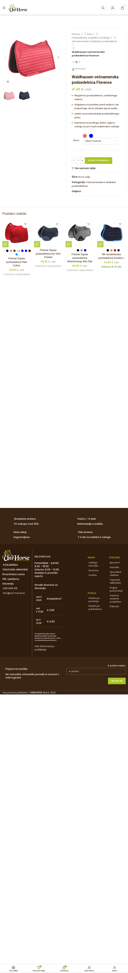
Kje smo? (115, 562)
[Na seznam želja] (25, 224)
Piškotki (114, 606)
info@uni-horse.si (14, 593)
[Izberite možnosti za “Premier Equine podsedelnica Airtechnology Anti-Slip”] (69, 244)
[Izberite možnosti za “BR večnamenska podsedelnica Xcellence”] (100, 244)
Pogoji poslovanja (116, 589)
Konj (89, 34)
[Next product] (79, 62)
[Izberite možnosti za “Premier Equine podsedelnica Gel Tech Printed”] (37, 244)
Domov (76, 34)
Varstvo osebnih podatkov (115, 598)
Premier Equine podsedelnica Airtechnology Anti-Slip (79, 258)
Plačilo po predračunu (95, 607)
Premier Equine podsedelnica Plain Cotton (16, 262)
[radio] (85, 136)
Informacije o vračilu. (90, 523)
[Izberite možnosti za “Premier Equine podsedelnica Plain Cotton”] (5, 244)
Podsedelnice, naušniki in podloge (91, 37)
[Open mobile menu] (4, 8)
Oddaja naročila (93, 564)
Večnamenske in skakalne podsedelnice (94, 41)
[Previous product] (73, 62)
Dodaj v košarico (98, 160)
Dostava (93, 570)
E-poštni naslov (117, 665)
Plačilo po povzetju (94, 600)
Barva (76, 140)
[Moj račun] (113, 8)
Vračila (93, 575)
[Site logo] (18, 7)
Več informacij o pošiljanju (44, 648)
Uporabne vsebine (115, 573)
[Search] (103, 8)
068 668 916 (10, 588)
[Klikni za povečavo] (8, 82)
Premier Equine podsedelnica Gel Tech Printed (48, 254)
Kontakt (114, 567)
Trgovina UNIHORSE (115, 581)
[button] (5, 57)
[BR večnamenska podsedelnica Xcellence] (111, 233)
